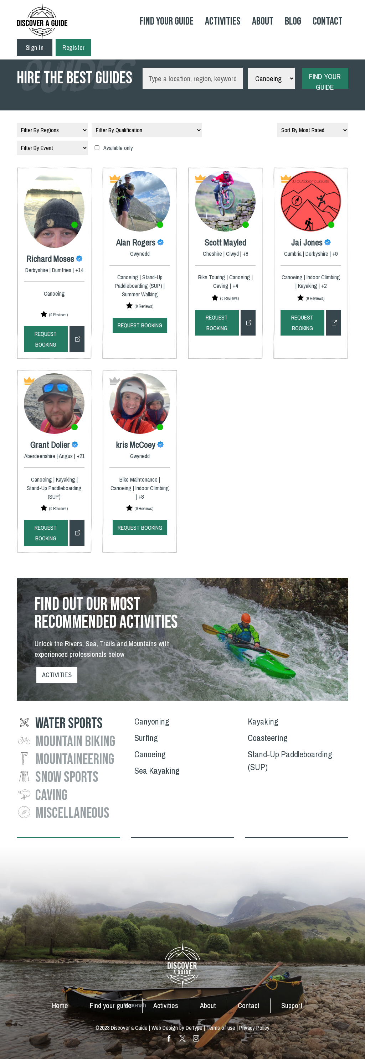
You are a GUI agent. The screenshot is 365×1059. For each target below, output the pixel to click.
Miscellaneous (72, 813)
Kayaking (263, 721)
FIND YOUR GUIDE (325, 80)
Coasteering (268, 737)
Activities (223, 21)
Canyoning (151, 721)
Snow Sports (66, 777)
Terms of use (220, 1028)
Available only (118, 148)
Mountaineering (74, 760)
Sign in (35, 47)
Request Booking (46, 339)
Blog (293, 21)
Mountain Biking (75, 742)
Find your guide (111, 1005)
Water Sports (69, 724)
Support (292, 1005)
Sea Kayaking (157, 770)
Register (73, 47)
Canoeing (150, 754)
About (262, 21)
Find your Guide (167, 21)
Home (60, 1005)
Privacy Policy (254, 1028)
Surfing (146, 737)
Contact (328, 21)
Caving (51, 796)
